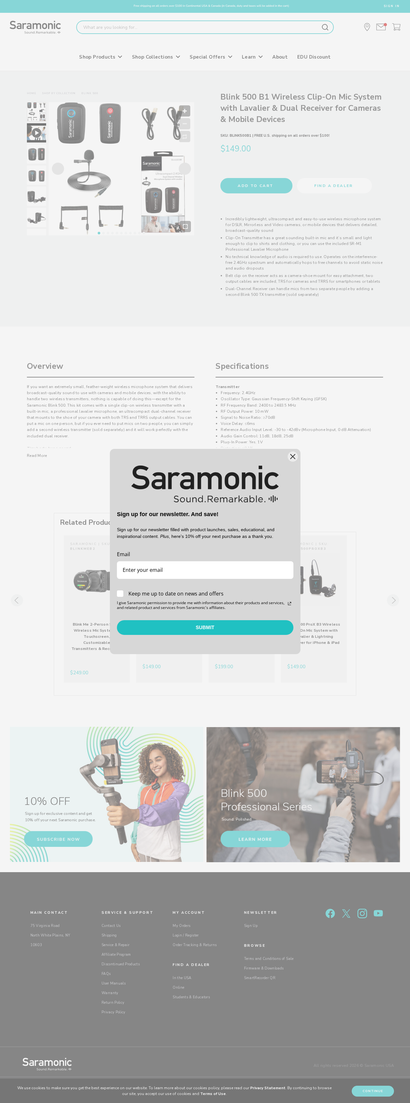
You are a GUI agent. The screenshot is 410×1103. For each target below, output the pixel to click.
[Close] (292, 456)
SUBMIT (205, 627)
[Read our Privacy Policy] (289, 603)
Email (123, 554)
